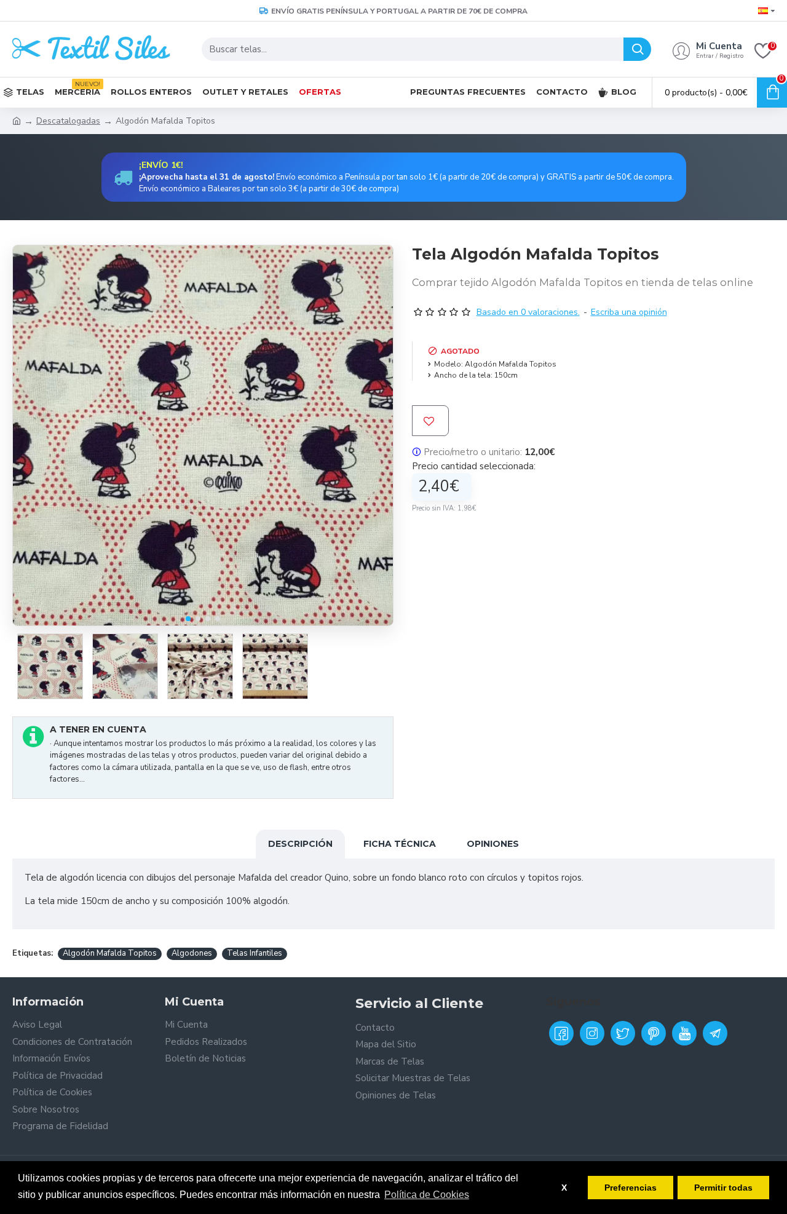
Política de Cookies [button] (426, 1194)
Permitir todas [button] (723, 1187)
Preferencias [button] (630, 1187)
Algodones (192, 953)
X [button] (564, 1187)
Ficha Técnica (399, 843)
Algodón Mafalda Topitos (110, 953)
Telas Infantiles (254, 953)
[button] (188, 618)
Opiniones (493, 843)
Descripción (300, 843)
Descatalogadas (68, 121)
